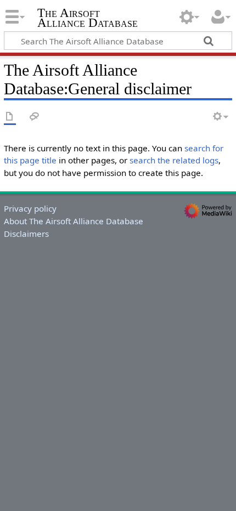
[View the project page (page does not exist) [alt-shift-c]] (10, 117)
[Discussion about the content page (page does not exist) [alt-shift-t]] (35, 117)
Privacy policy (30, 208)
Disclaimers (26, 233)
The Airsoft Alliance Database (87, 19)
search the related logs (174, 160)
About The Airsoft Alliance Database (73, 220)
